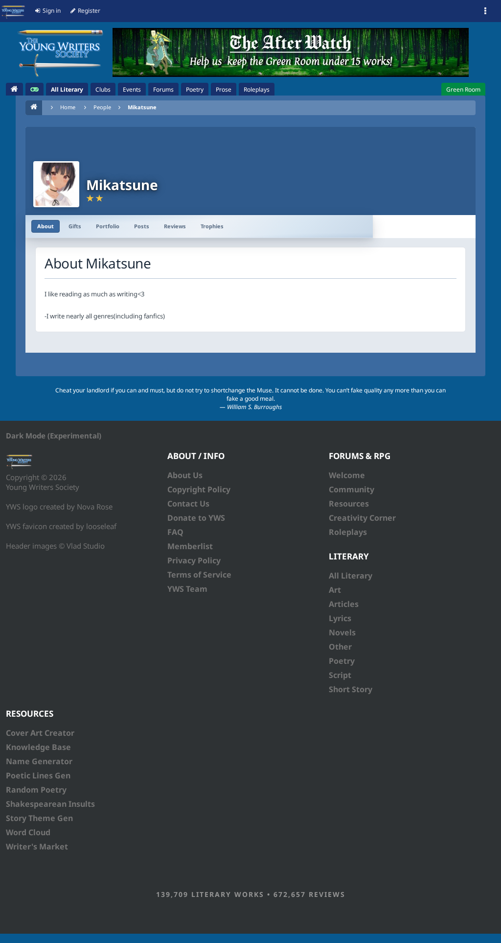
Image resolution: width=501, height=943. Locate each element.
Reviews (175, 226)
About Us (185, 475)
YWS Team (187, 588)
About (45, 226)
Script (340, 675)
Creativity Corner (362, 517)
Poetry (342, 660)
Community (351, 489)
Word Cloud (28, 832)
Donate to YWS (196, 517)
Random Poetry (36, 789)
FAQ (175, 532)
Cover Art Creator (40, 732)
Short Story (350, 689)
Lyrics (340, 618)
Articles (344, 604)
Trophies (212, 226)
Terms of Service (199, 574)
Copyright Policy (198, 489)
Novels (342, 632)
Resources (349, 503)
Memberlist (190, 546)
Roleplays (348, 532)
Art (335, 589)
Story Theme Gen (39, 818)
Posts (141, 226)
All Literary (350, 575)
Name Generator (39, 761)
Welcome (347, 475)
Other (340, 646)
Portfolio (107, 226)
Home (67, 107)
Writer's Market (37, 846)
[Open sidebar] (485, 11)
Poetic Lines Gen (38, 775)
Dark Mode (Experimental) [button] (53, 435)
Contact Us (188, 503)
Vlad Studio (86, 546)
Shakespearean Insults (50, 803)
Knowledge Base (38, 747)
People (102, 107)
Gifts (74, 226)
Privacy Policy (194, 560)
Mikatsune (142, 107)
